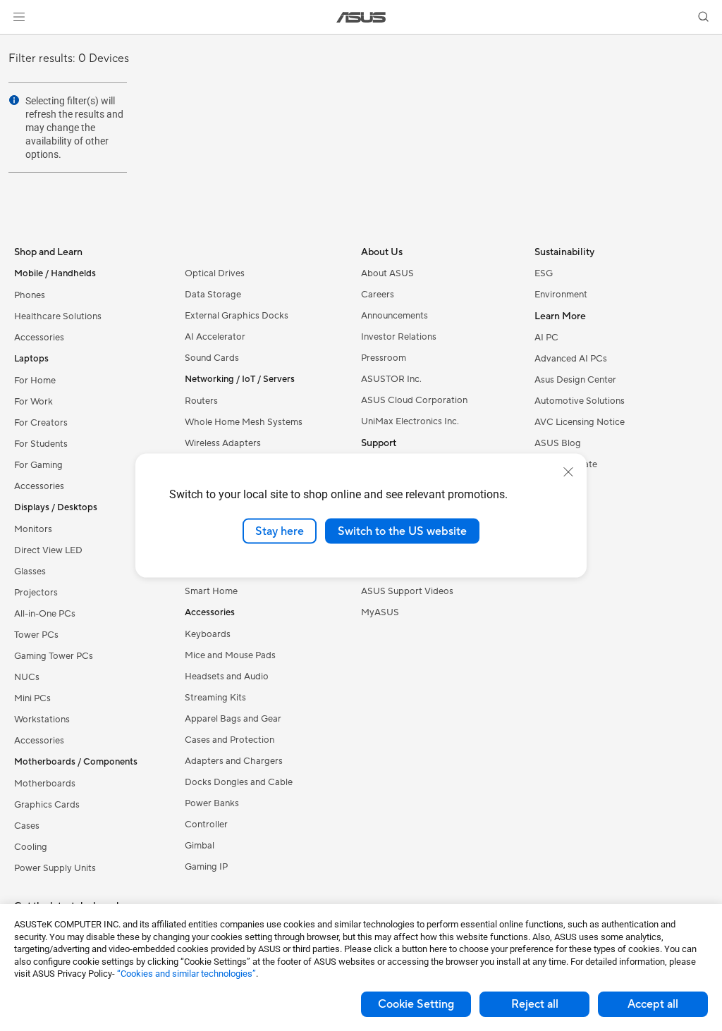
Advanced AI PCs (570, 358)
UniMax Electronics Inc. (410, 421)
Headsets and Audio (227, 676)
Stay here (279, 531)
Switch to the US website (402, 531)
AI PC (546, 337)
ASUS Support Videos (407, 591)
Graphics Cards (47, 804)
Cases (26, 826)
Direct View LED (48, 550)
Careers (377, 294)
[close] (568, 471)
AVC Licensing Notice (579, 422)
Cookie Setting (416, 1004)
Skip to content (17, 43)
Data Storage (213, 294)
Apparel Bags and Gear (233, 718)
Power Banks (212, 803)
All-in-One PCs (44, 613)
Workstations (42, 719)
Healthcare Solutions (58, 316)
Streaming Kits (215, 697)
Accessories (39, 337)
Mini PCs (32, 698)
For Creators (41, 422)
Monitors (33, 529)
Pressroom (383, 358)
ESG (543, 273)
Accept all (653, 1004)
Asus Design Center (575, 379)
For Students (41, 444)
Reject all (534, 1004)
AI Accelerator (215, 336)
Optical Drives (215, 273)
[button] (19, 17)
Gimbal (199, 845)
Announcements (394, 315)
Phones (29, 295)
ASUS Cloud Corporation (414, 400)
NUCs (26, 677)
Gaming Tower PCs (53, 656)
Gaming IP (206, 866)
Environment (560, 294)
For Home (35, 380)
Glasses (30, 571)
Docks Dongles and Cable (239, 782)
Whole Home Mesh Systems (243, 422)
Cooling (30, 847)
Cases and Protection (229, 740)
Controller (206, 824)
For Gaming (38, 465)
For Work (33, 401)
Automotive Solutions (579, 401)
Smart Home (211, 591)
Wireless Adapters (223, 443)
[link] (361, 17)
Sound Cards (212, 358)
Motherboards (44, 783)
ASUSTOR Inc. (391, 379)
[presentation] (14, 100)
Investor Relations (398, 336)
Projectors (36, 592)
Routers (201, 401)
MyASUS (380, 612)
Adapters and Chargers (234, 761)
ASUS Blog (557, 443)
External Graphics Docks (236, 315)
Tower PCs (36, 635)
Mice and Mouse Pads (230, 655)
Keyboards (208, 634)
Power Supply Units (55, 868)
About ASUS (387, 273)
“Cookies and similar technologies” (186, 973)
